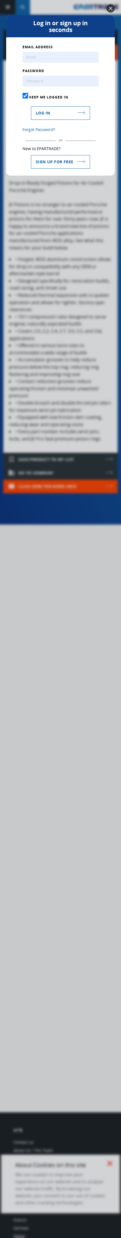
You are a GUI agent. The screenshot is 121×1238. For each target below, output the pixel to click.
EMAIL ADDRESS (38, 47)
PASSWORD (33, 71)
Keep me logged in (48, 97)
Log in (43, 113)
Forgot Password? (39, 129)
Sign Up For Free (54, 161)
